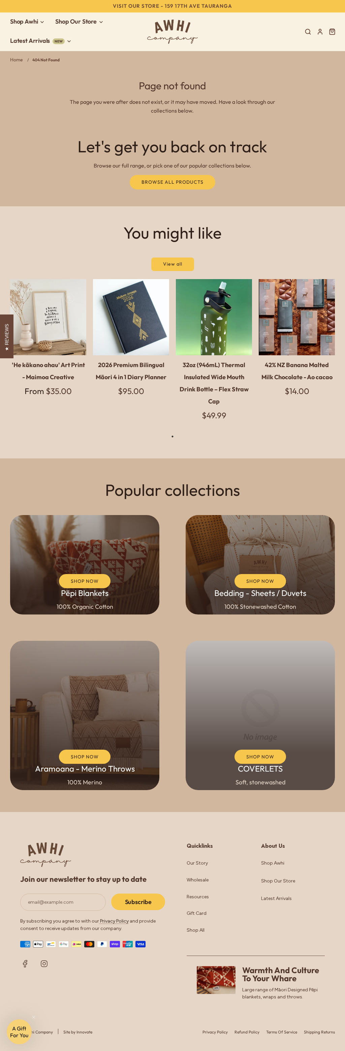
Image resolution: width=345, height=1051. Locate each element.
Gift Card (197, 913)
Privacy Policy (114, 921)
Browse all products (172, 182)
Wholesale (198, 880)
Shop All (196, 930)
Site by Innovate (77, 1031)
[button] (19, 1031)
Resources (198, 897)
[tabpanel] (48, 343)
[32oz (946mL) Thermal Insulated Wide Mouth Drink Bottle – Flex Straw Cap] (214, 317)
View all (172, 264)
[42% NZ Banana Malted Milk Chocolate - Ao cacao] (297, 317)
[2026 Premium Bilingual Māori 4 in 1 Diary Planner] (131, 317)
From (48, 391)
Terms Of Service (281, 1031)
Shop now (85, 581)
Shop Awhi (272, 863)
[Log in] (320, 31)
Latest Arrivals (276, 898)
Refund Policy (246, 1031)
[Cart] (333, 31)
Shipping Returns (319, 1031)
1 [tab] (172, 436)
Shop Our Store (278, 881)
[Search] (308, 31)
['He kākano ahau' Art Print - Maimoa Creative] (48, 317)
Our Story (197, 863)
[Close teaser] (33, 1017)
